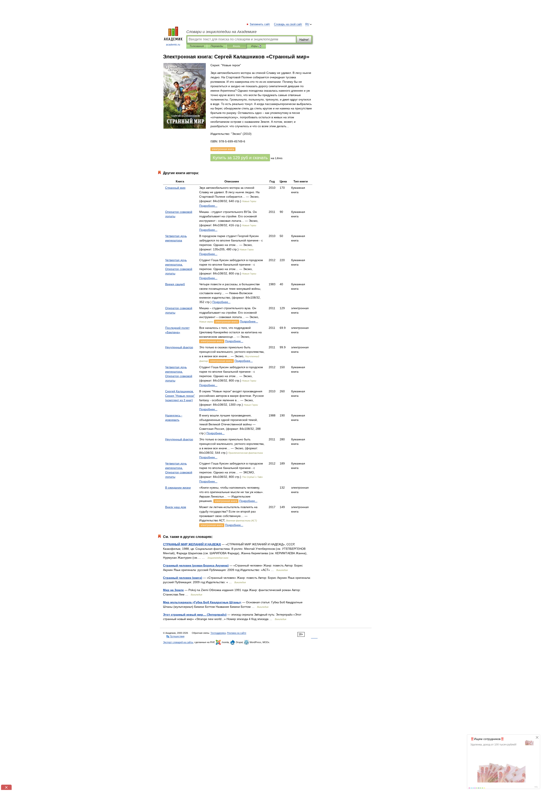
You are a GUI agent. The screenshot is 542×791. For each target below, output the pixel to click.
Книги (236, 46)
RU (307, 24)
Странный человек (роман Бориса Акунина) (196, 565)
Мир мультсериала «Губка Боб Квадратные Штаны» (202, 602)
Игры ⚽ (256, 46)
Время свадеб (175, 284)
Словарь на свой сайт (288, 24)
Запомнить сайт (260, 24)
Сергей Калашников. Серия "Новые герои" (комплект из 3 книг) (180, 396)
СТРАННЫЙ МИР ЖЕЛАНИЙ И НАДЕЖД (192, 544)
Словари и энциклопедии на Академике (221, 32)
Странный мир (175, 187)
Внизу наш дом (175, 507)
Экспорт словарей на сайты (178, 642)
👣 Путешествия (175, 636)
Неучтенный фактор (179, 347)
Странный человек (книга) (182, 577)
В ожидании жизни (178, 487)
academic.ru (173, 44)
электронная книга (226, 321)
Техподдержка (218, 633)
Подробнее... (208, 205)
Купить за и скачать (240, 157)
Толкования (196, 46)
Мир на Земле (173, 590)
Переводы (217, 46)
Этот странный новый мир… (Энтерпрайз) (195, 614)
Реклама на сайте (236, 633)
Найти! (304, 39)
